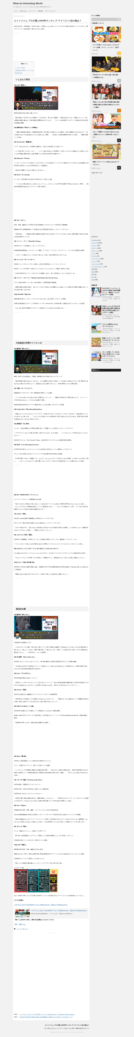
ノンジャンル (96, 264)
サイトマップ (32, 11)
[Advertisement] (52, 47)
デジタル (94, 256)
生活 (93, 272)
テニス (94, 253)
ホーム (16, 11)
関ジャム (25, 929)
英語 (93, 274)
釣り (93, 277)
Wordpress (95, 240)
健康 (93, 269)
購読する (97, 370)
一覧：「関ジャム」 (20, 924)
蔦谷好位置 (18, 73)
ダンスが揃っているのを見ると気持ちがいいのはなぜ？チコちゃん (111, 354)
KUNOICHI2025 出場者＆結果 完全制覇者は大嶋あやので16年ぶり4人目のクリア (46, 1017)
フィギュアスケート (98, 266)
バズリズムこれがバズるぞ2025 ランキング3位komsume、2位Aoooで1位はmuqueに (47, 1014)
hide (26, 63)
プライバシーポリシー (51, 11)
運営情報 (40, 11)
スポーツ (94, 248)
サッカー (94, 245)
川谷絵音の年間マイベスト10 (24, 70)
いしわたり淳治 (20, 68)
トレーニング (96, 258)
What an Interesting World (27, 3)
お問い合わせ (23, 11)
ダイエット (99, 140)
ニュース (94, 261)
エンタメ (19, 929)
